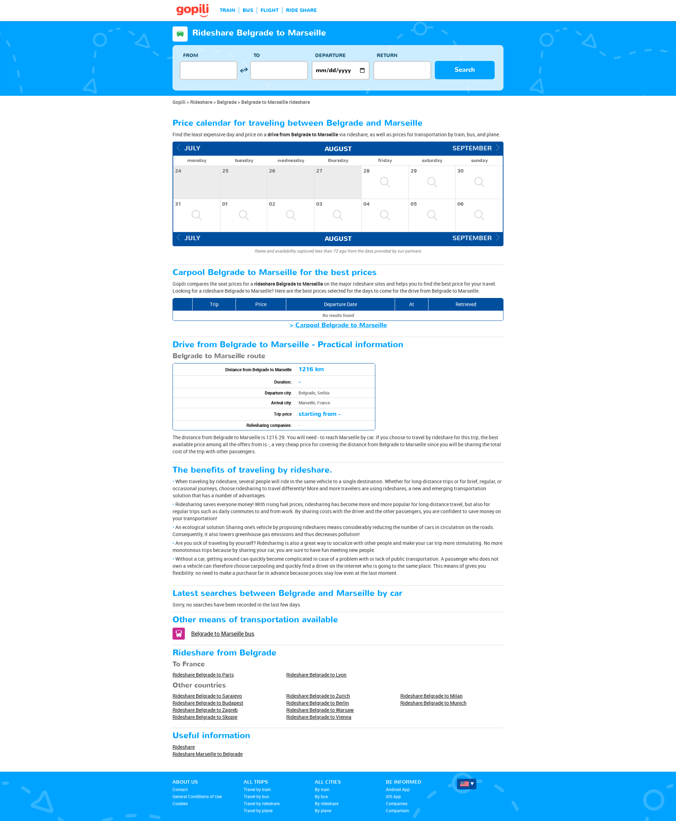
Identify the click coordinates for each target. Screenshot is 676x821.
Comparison (397, 810)
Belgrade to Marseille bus (222, 633)
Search (465, 70)
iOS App (393, 796)
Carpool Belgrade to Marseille (341, 325)
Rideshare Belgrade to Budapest (208, 702)
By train (322, 789)
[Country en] (466, 784)
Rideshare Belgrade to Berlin (317, 702)
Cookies (180, 803)
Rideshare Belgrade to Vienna (318, 717)
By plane (323, 810)
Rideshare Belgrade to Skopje (205, 717)
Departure (330, 55)
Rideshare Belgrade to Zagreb (205, 710)
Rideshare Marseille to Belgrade (208, 754)
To (257, 55)
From (190, 55)
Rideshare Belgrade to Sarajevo (207, 695)
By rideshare (326, 803)
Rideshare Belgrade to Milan (431, 695)
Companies (396, 803)
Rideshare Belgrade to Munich (433, 702)
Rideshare (184, 747)
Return (387, 55)
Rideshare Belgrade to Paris (203, 674)
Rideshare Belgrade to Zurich (318, 695)
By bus (321, 796)
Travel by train (257, 789)
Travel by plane (258, 810)
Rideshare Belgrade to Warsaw (320, 710)
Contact (180, 789)
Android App (398, 789)
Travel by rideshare (262, 803)
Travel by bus (256, 796)
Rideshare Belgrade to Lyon (316, 674)
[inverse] (244, 70)
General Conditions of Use (197, 796)
